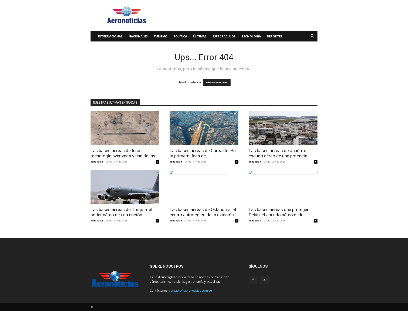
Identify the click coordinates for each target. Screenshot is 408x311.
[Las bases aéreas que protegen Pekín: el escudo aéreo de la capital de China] (283, 187)
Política (180, 36)
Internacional (110, 36)
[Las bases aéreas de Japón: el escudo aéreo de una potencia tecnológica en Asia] (283, 128)
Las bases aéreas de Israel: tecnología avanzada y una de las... (125, 153)
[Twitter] (264, 280)
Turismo (160, 36)
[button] (312, 37)
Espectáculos (223, 36)
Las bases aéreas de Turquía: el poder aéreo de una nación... (121, 212)
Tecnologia (251, 36)
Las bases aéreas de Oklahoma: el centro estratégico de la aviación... (203, 212)
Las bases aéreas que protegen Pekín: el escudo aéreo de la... (279, 212)
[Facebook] (253, 280)
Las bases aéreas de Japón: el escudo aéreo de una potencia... (279, 153)
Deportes (274, 36)
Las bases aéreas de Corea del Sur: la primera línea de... (204, 153)
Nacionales (138, 36)
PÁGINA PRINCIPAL (216, 82)
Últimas (200, 36)
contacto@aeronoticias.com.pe (190, 290)
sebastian (97, 161)
